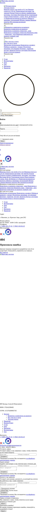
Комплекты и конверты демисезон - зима (17, 31)
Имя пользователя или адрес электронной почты (16, 125)
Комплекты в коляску (28, 45)
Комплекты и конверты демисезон (15, 32)
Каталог (2, 2)
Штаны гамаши (25, 20)
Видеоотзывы (8, 61)
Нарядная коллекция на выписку (17, 18)
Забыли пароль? (5, 145)
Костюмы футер (23, 15)
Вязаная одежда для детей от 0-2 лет (16, 9)
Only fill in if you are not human (10, 135)
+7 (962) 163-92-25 (19, 226)
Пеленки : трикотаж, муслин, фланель (13, 197)
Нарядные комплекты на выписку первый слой (18, 35)
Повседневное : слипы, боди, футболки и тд (17, 178)
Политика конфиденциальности (10, 445)
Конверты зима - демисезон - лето (25, 188)
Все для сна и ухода (14, 417)
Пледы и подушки (21, 50)
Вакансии (7, 68)
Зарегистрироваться (6, 143)
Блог (5, 62)
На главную (4, 252)
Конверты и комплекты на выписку (20, 416)
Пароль (2, 129)
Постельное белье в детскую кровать (20, 51)
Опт (5, 64)
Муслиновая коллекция (18, 22)
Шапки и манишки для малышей (19, 19)
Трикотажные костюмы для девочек (17, 173)
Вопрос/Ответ (8, 423)
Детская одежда (13, 419)
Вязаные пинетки (11, 182)
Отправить (4, 456)
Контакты (7, 66)
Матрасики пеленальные (12, 45)
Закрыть (3, 503)
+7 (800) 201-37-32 (6, 226)
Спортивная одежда (18, 177)
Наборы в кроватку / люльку (13, 47)
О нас (6, 59)
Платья (12, 13)
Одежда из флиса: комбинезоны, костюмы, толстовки (18, 175)
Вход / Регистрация (6, 115)
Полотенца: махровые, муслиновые (17, 47)
